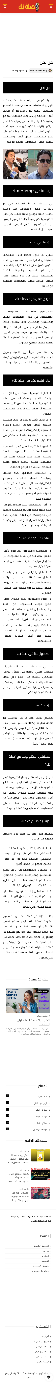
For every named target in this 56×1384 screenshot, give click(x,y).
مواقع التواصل (27, 1123)
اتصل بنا (45, 1256)
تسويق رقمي (27, 1110)
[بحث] (5, 6)
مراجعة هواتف (27, 1116)
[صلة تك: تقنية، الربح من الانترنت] (28, 7)
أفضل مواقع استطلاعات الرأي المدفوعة (33, 1022)
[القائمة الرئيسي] (51, 6)
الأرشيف (45, 1261)
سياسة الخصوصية (40, 1271)
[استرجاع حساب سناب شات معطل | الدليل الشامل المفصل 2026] (40, 1155)
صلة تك (20, 100)
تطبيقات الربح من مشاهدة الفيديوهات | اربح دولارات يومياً (18, 1196)
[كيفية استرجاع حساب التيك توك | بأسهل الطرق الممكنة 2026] (40, 1174)
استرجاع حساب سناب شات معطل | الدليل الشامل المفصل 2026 (18, 1158)
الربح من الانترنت (41, 1341)
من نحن (45, 1251)
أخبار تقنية (44, 1336)
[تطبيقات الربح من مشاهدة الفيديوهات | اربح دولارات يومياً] (40, 1193)
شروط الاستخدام (41, 1266)
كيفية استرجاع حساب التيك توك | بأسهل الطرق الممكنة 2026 (18, 1177)
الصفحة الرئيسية (41, 1246)
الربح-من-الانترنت (27, 1103)
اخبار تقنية (27, 1096)
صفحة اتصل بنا (44, 723)
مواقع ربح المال (27, 1130)
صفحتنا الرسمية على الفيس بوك (31, 728)
